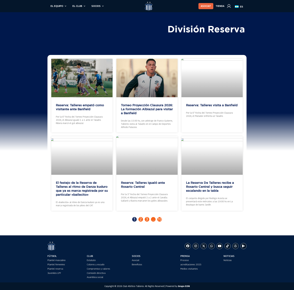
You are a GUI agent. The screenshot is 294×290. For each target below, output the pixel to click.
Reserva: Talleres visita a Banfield (211, 105)
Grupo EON (184, 286)
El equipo (57, 6)
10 (159, 219)
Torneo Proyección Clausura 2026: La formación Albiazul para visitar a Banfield (147, 109)
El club (77, 6)
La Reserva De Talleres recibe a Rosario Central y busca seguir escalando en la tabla (210, 186)
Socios (96, 6)
